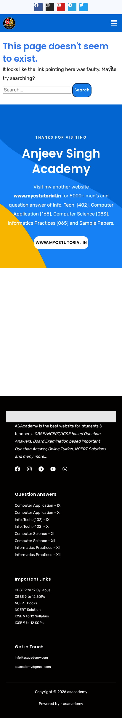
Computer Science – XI (34, 533)
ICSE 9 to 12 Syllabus (32, 616)
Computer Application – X (37, 512)
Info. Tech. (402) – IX (32, 519)
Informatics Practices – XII (37, 554)
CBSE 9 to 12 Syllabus (32, 590)
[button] (114, 22)
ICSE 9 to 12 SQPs (29, 623)
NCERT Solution (28, 610)
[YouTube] (53, 469)
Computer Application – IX (37, 505)
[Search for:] (37, 90)
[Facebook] (17, 469)
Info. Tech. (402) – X (32, 526)
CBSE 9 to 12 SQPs (30, 597)
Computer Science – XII (35, 540)
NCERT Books (26, 603)
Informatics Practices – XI (37, 547)
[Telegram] (41, 469)
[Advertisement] (61, 332)
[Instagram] (29, 469)
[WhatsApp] (65, 469)
